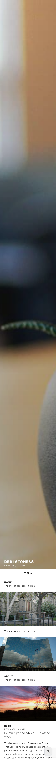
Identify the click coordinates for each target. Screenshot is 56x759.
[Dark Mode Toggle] (48, 751)
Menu (29, 573)
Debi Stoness (19, 562)
